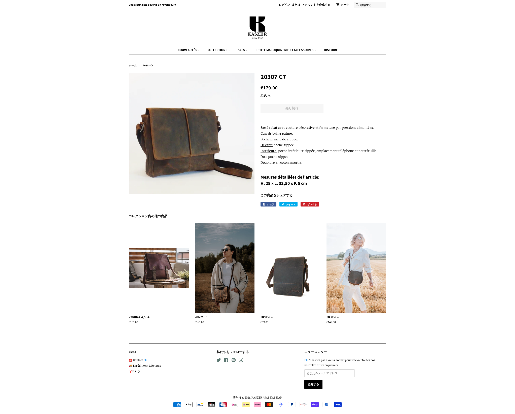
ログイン (284, 5)
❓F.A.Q (134, 371)
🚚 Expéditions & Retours (145, 365)
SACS (242, 50)
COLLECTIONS (218, 50)
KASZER (256, 397)
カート (345, 5)
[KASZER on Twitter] (219, 361)
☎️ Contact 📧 (138, 360)
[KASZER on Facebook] (226, 361)
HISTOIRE (331, 50)
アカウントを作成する (316, 5)
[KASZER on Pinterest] (233, 361)
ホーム (133, 65)
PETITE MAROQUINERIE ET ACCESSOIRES (284, 50)
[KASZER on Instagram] (241, 361)
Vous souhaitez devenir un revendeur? (152, 5)
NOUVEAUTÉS (187, 50)
